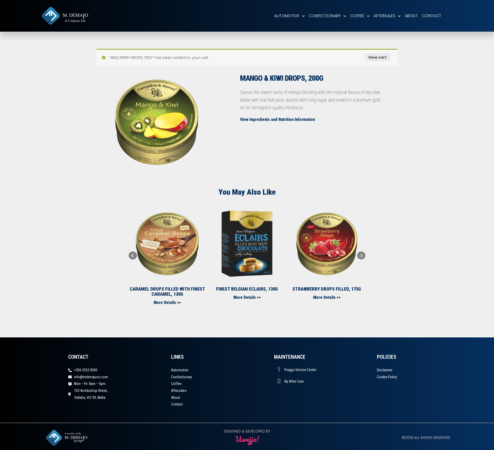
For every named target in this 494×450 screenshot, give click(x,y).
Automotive (286, 16)
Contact (431, 16)
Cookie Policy (387, 377)
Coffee (357, 16)
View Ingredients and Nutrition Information (277, 119)
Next (361, 255)
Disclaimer (384, 370)
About (411, 16)
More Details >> (167, 302)
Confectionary (325, 16)
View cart (377, 57)
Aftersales (384, 16)
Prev (133, 255)
